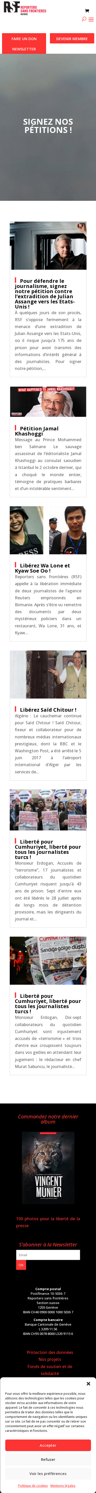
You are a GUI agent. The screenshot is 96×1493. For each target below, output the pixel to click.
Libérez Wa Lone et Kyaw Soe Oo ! (42, 568)
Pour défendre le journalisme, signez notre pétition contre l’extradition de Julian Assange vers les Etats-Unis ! (45, 293)
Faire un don (24, 38)
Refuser (48, 1459)
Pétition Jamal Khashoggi (37, 431)
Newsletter (24, 49)
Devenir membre (72, 38)
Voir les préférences (48, 1473)
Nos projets (49, 1359)
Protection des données (50, 1352)
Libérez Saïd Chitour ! (48, 709)
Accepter (48, 1445)
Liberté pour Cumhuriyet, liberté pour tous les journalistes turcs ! (48, 849)
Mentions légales (63, 1485)
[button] (88, 1383)
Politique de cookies (33, 1485)
